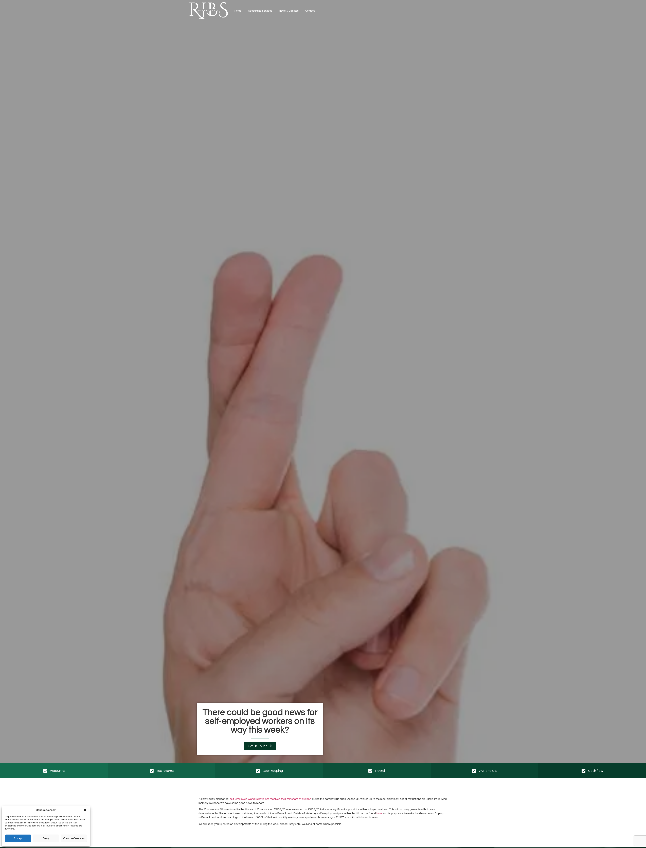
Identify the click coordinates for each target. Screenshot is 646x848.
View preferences (74, 838)
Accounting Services (260, 10)
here (379, 813)
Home (237, 10)
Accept (18, 838)
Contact (310, 10)
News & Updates (289, 10)
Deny (46, 838)
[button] (85, 810)
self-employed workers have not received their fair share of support (270, 799)
